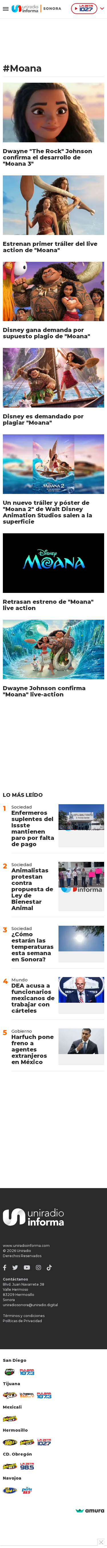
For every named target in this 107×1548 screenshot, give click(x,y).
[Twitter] (15, 1267)
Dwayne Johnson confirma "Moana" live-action (44, 691)
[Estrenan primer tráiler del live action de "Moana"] (53, 205)
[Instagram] (38, 1267)
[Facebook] (5, 1267)
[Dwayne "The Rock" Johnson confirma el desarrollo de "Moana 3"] (53, 112)
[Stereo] (10, 1442)
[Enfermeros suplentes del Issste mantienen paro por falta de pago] (81, 825)
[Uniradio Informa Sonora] (36, 9)
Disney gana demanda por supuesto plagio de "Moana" (46, 333)
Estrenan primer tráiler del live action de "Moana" (50, 247)
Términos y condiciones (24, 1316)
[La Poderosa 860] (27, 1395)
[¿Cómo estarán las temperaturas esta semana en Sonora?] (81, 944)
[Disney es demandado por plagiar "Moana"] (53, 378)
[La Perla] (27, 1490)
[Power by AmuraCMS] (90, 1511)
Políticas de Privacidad (22, 1321)
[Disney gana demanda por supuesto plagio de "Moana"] (53, 291)
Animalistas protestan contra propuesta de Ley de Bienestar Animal (32, 889)
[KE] (10, 1490)
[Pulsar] (27, 1372)
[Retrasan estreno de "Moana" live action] (53, 563)
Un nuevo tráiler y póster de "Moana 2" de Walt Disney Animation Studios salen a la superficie (47, 512)
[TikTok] (49, 1267)
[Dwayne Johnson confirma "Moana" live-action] (53, 649)
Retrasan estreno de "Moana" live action (48, 604)
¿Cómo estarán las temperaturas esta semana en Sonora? (32, 947)
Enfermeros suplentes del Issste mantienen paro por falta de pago (32, 828)
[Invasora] (10, 1372)
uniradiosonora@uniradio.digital (30, 1305)
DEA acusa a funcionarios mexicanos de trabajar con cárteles (32, 998)
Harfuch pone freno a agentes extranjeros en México (32, 1049)
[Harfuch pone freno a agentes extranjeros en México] (81, 1046)
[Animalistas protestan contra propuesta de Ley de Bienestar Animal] (81, 886)
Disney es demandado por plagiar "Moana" (43, 419)
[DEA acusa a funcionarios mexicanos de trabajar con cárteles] (81, 995)
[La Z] (44, 1442)
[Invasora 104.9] (10, 1418)
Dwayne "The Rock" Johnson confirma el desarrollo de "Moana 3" (47, 157)
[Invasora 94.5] (10, 1395)
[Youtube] (27, 1267)
